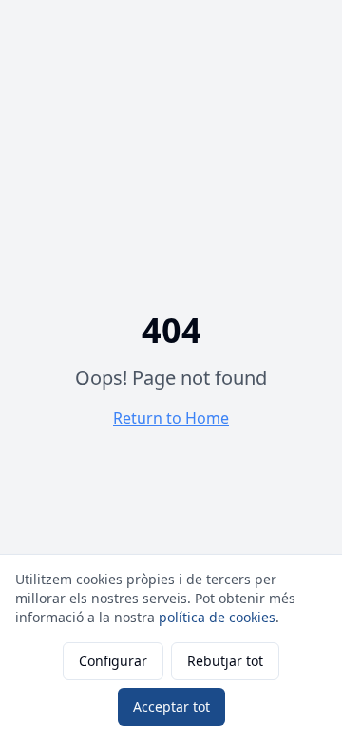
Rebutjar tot (225, 661)
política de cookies (217, 617)
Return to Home (171, 418)
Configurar (113, 661)
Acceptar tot (171, 706)
